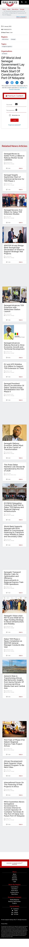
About (14, 874)
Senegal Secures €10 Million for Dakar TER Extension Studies (13, 212)
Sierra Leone (13, 474)
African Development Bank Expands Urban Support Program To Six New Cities (14, 764)
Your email (9, 104)
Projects (14, 903)
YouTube (15, 914)
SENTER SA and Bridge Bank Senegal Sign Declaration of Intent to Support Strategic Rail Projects (14, 249)
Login (14, 881)
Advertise (14, 878)
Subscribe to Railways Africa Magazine (14, 863)
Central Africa (14, 887)
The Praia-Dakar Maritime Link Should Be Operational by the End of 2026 (14, 468)
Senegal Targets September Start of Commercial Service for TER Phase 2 (14, 178)
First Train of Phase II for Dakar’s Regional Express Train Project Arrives (14, 743)
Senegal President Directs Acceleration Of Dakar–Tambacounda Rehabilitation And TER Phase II (14, 387)
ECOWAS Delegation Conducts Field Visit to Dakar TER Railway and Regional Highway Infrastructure (14, 507)
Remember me (16, 115)
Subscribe (14, 879)
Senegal (22, 9)
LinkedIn (15, 912)
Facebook (16, 909)
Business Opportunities (14, 901)
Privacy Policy (4, 923)
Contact (14, 876)
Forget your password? (14, 125)
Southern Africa (14, 892)
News (8, 9)
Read (20, 168)
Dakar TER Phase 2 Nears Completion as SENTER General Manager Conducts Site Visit (14, 643)
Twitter (16, 910)
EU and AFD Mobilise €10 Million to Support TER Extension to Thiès (14, 366)
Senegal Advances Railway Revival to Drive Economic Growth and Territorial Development (14, 346)
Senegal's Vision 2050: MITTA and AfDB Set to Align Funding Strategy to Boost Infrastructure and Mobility (14, 620)
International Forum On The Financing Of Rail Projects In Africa (14, 784)
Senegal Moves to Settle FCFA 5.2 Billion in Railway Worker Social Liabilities (14, 157)
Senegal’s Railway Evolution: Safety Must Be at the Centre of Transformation (13, 446)
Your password (10, 110)
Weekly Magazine (14, 899)
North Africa (14, 890)
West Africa (15, 9)
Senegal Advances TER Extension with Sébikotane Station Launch (14, 308)
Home (4, 9)
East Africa (14, 889)
